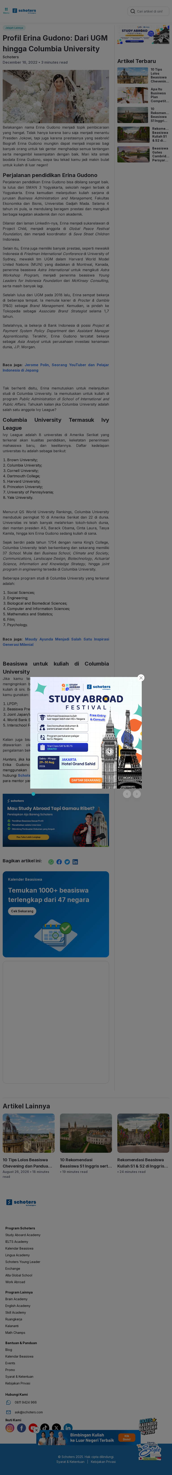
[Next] (137, 794)
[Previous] (127, 794)
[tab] (33, 794)
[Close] (141, 677)
